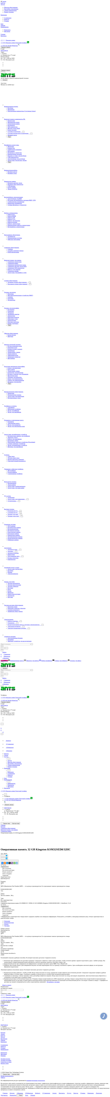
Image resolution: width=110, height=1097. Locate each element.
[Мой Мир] (7, 863)
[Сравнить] (4, 858)
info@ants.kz (4, 50)
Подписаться (4, 866)
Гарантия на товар (6, 1062)
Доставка (7, 925)
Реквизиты (4, 1052)
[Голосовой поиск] (3, 648)
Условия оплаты (5, 1059)
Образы (3, 1040)
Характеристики (9, 922)
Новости (3, 1046)
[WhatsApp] (14, 863)
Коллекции (4, 1038)
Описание (7, 921)
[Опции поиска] (2, 646)
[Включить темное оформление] (3, 72)
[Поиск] (2, 724)
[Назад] (9, 759)
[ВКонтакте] (2, 863)
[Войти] (1, 726)
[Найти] (6, 648)
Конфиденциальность (7, 1076)
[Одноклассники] (5, 863)
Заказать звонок (5, 47)
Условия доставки (6, 1060)
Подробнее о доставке (53, 982)
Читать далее (29, 1086)
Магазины (4, 1054)
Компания (4, 1042)
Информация (4, 1049)
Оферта (3, 1077)
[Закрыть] (2, 734)
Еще (9, 136)
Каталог (3, 1032)
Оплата (6, 924)
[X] (10, 863)
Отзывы (3, 1048)
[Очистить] (32, 644)
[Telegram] (17, 863)
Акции (3, 1034)
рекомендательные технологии (36, 1080)
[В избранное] (4, 855)
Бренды (3, 1035)
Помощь (3, 1055)
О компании (4, 1045)
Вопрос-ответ (5, 1063)
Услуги (3, 1037)
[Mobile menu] (2, 686)
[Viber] (12, 863)
